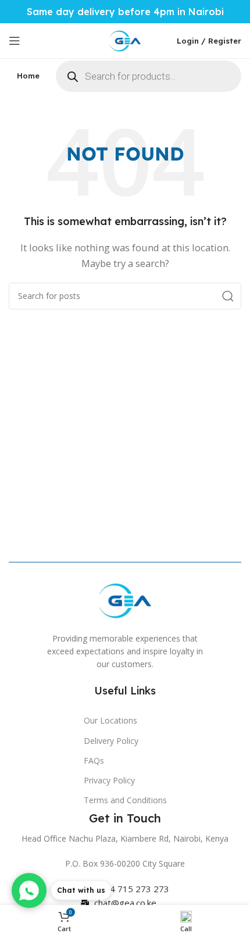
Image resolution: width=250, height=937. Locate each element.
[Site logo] (125, 39)
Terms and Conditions (125, 800)
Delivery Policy (111, 740)
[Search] (228, 296)
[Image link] (125, 599)
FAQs (94, 760)
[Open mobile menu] (14, 40)
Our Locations (110, 720)
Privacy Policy (109, 780)
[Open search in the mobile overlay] (149, 76)
